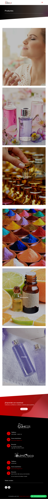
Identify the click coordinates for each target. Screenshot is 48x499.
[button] (38, 496)
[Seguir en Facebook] (6, 487)
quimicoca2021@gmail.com (16, 468)
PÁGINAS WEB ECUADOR (24, 496)
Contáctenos (24, 409)
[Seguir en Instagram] (9, 487)
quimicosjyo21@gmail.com (16, 440)
